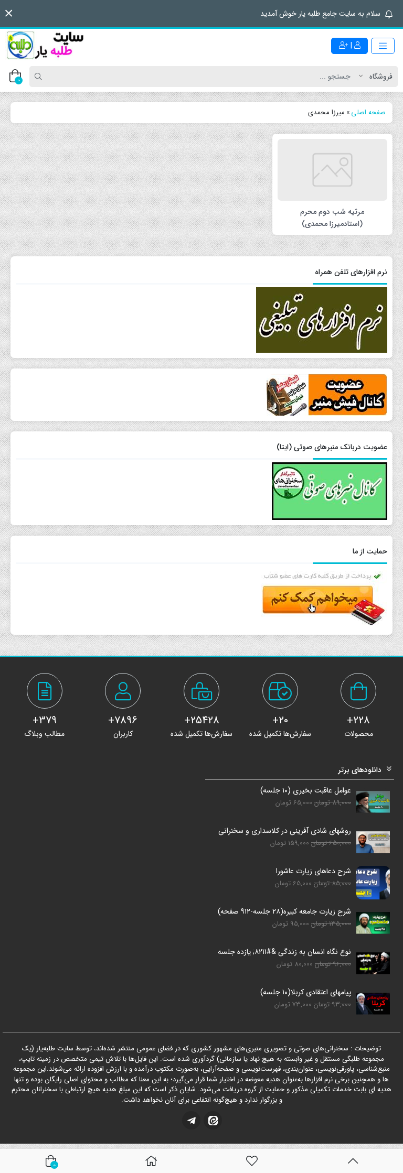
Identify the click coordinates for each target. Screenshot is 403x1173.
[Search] (39, 76)
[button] (8, 13)
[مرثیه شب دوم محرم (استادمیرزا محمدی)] (332, 169)
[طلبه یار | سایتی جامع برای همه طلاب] (44, 45)
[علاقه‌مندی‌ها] (252, 1161)
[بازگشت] (353, 1161)
